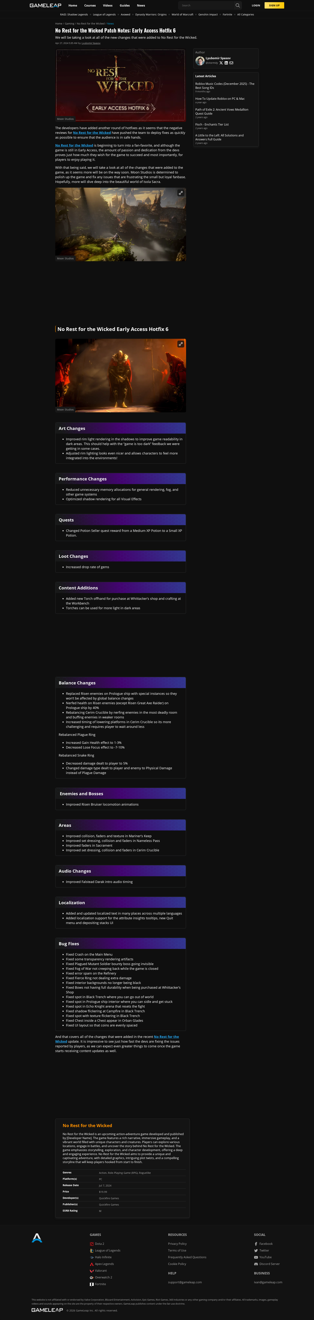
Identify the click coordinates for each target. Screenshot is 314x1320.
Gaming (69, 23)
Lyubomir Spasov (91, 43)
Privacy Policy (177, 1244)
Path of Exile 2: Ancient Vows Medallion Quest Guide (221, 112)
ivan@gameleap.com (268, 1282)
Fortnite (227, 14)
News (110, 23)
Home (58, 23)
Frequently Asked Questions (187, 1257)
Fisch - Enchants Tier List (212, 124)
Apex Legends (104, 1264)
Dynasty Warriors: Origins (151, 14)
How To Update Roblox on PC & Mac (220, 99)
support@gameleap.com (185, 1282)
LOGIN (256, 5)
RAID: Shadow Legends (74, 14)
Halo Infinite (103, 1257)
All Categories (245, 14)
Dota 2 (99, 1244)
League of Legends (104, 14)
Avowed (125, 14)
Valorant (101, 1271)
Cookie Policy (177, 1264)
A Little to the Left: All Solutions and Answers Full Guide (219, 137)
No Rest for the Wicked (91, 23)
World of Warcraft (182, 14)
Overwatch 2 (103, 1277)
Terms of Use (177, 1250)
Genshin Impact (208, 14)
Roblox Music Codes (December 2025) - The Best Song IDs (224, 86)
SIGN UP (274, 5)
